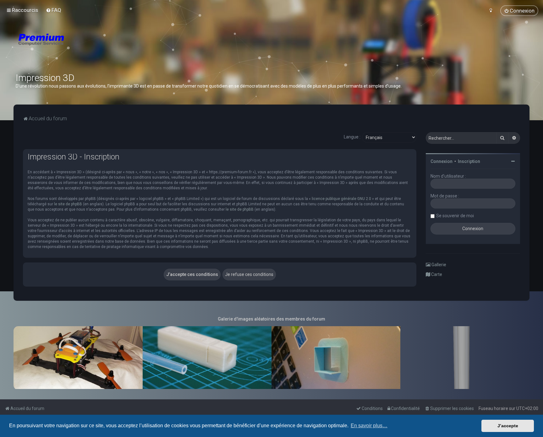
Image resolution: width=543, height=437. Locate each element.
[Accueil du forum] (78, 47)
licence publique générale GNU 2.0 (341, 199)
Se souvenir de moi (455, 215)
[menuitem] (53, 10)
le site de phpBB (68, 204)
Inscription (469, 161)
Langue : (352, 136)
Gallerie (438, 264)
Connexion (441, 161)
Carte (436, 274)
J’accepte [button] (507, 425)
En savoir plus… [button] (369, 425)
